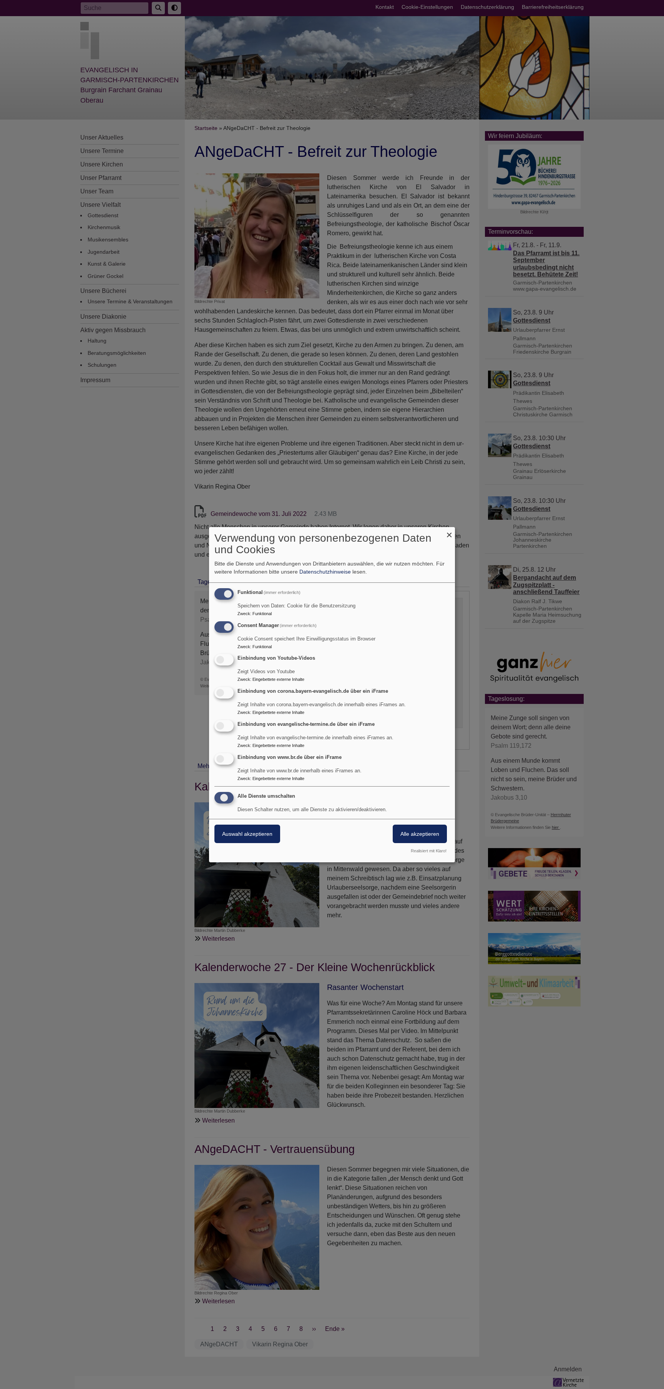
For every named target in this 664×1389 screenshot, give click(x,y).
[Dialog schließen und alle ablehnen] (449, 532)
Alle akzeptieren (419, 834)
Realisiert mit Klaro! (429, 850)
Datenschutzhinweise (325, 572)
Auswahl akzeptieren (247, 834)
